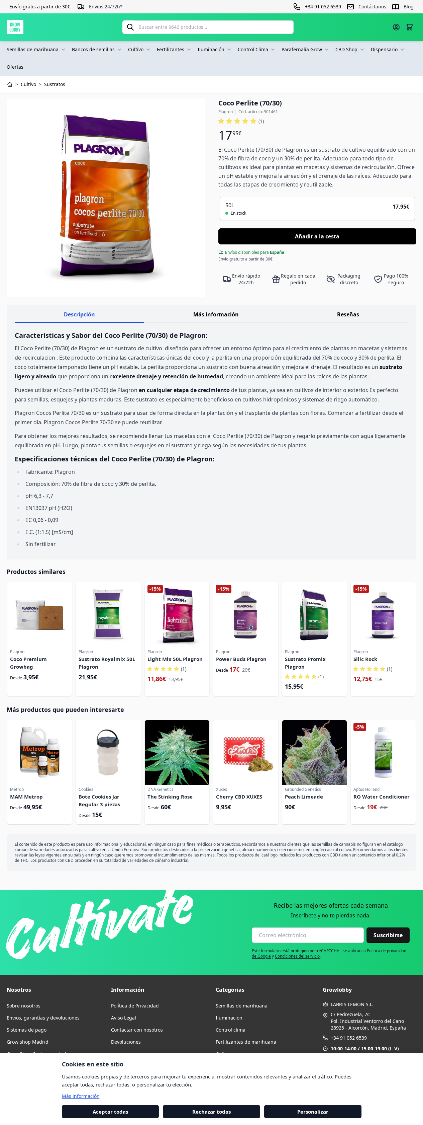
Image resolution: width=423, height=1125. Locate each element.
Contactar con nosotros (137, 1030)
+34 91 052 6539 (349, 1038)
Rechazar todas (211, 1111)
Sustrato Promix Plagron (305, 663)
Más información (216, 314)
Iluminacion (229, 1018)
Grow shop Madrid (27, 1042)
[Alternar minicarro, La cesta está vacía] (410, 27)
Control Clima (253, 49)
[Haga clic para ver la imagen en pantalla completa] (106, 197)
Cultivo (135, 49)
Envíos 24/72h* (106, 6)
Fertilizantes (170, 49)
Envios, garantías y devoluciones (43, 1018)
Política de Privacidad (135, 1005)
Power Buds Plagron (241, 659)
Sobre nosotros (23, 1005)
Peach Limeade (304, 796)
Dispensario (384, 49)
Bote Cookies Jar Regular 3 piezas (99, 800)
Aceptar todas (110, 1111)
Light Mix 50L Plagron (175, 659)
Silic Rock (365, 659)
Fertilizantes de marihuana (246, 1042)
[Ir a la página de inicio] (15, 27)
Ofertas (15, 67)
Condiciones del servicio (297, 956)
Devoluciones (126, 1042)
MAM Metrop (26, 796)
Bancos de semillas (93, 49)
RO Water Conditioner (381, 796)
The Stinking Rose (170, 796)
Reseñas (348, 314)
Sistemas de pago (26, 1030)
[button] (241, 121)
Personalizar (312, 1111)
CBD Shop (346, 49)
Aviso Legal (123, 1018)
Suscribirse (388, 935)
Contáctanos (372, 6)
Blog (409, 6)
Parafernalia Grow (302, 49)
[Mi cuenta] (396, 27)
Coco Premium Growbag (28, 663)
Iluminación (211, 49)
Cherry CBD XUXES (239, 796)
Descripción (79, 314)
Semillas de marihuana (33, 49)
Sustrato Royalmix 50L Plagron (107, 663)
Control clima (230, 1030)
